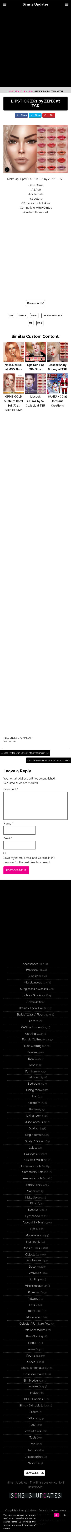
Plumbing (34, 1292)
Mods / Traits (31, 1248)
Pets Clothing (34, 1336)
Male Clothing (33, 1046)
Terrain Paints (32, 1431)
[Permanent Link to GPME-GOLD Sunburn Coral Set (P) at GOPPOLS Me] (13, 392)
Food (32, 1065)
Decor (33, 1266)
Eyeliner (33, 1209)
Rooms (31, 1355)
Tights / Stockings (33, 995)
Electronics (34, 1273)
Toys (32, 1444)
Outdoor (34, 1128)
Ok (56, 1515)
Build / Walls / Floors (31, 1014)
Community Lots (32, 1172)
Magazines (33, 1191)
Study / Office (34, 1141)
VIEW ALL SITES (35, 1473)
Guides (33, 1147)
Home (11, 91)
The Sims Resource (52, 315)
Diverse (32, 1052)
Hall (34, 1096)
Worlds (33, 1463)
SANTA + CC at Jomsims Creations (57, 401)
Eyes (31, 1058)
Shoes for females (32, 1367)
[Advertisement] (35, 48)
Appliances (34, 1260)
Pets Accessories (34, 1330)
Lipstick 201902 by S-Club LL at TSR (35, 401)
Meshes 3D (33, 1241)
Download (34, 303)
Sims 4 (34, 315)
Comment (10, 789)
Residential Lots (32, 1178)
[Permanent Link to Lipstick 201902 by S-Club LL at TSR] (35, 392)
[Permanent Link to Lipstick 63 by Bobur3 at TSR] (57, 360)
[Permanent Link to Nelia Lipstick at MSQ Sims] (13, 360)
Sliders (33, 1412)
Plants (32, 1342)
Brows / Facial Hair (31, 1008)
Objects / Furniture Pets (34, 1323)
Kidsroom (34, 1103)
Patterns (33, 1298)
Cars (32, 1021)
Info (64, 1515)
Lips (30, 91)
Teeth (32, 1424)
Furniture (31, 1071)
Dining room (34, 1090)
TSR (30, 323)
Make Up (20, 91)
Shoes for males (34, 1374)
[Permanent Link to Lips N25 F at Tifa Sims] (35, 360)
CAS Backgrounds (33, 1027)
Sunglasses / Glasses (34, 989)
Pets (32, 1305)
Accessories (30, 964)
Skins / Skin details (31, 1405)
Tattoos (32, 1418)
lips (11, 315)
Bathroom (34, 1077)
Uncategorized (33, 1456)
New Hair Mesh (33, 1159)
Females (33, 1386)
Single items (33, 1135)
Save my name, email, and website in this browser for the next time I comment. (29, 860)
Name (8, 823)
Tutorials (33, 1450)
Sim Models (31, 1380)
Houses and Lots (30, 1166)
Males (34, 1392)
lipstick (22, 315)
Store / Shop (34, 1184)
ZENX (39, 323)
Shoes (31, 1362)
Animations (34, 1001)
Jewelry (33, 976)
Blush (33, 1203)
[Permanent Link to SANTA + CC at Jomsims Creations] (57, 392)
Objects (30, 1254)
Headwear (32, 969)
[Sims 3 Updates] (35, 1495)
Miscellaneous (33, 982)
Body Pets (34, 1310)
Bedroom (34, 1083)
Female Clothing (32, 1039)
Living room (34, 1115)
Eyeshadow (32, 1216)
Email (7, 838)
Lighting (34, 1279)
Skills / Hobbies (33, 1399)
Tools (32, 1437)
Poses (31, 1349)
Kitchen (34, 1109)
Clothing (30, 1033)
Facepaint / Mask (34, 1222)
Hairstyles (30, 1154)
